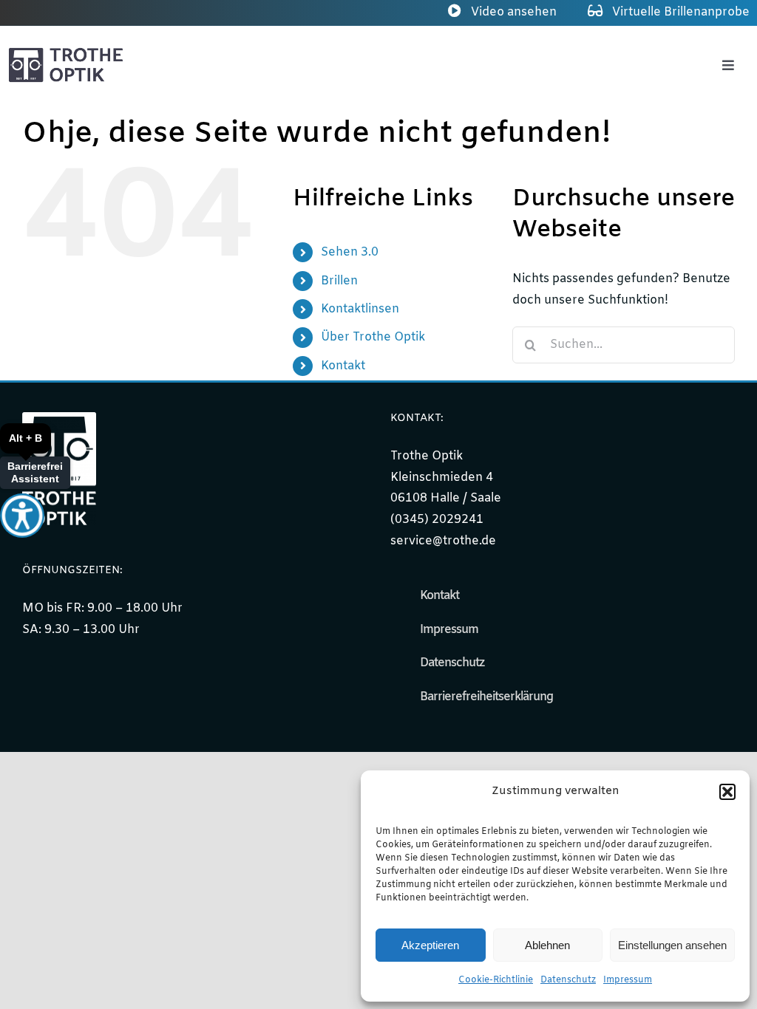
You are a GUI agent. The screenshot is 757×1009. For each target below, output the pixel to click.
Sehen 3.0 (349, 252)
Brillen (339, 281)
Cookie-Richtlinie (495, 980)
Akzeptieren (430, 945)
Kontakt (343, 366)
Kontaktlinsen (360, 309)
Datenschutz (568, 980)
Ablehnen (547, 945)
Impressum (627, 980)
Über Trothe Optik (373, 337)
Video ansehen (512, 12)
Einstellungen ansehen (672, 945)
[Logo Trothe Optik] (66, 52)
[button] (727, 791)
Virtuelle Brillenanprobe (679, 12)
